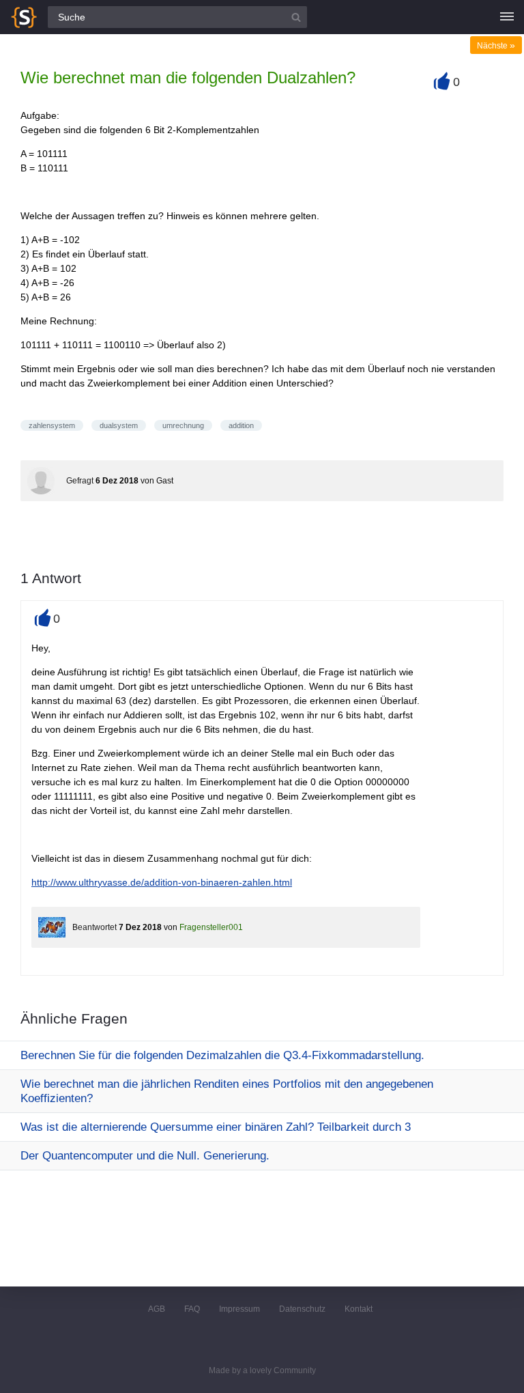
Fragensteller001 (211, 927)
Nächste (496, 46)
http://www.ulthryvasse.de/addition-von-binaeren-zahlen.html (161, 882)
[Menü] (507, 17)
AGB (156, 1309)
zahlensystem (52, 425)
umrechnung (183, 425)
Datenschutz (302, 1309)
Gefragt (79, 481)
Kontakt (359, 1309)
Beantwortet (94, 927)
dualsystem (119, 425)
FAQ (192, 1309)
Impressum (239, 1309)
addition (241, 425)
